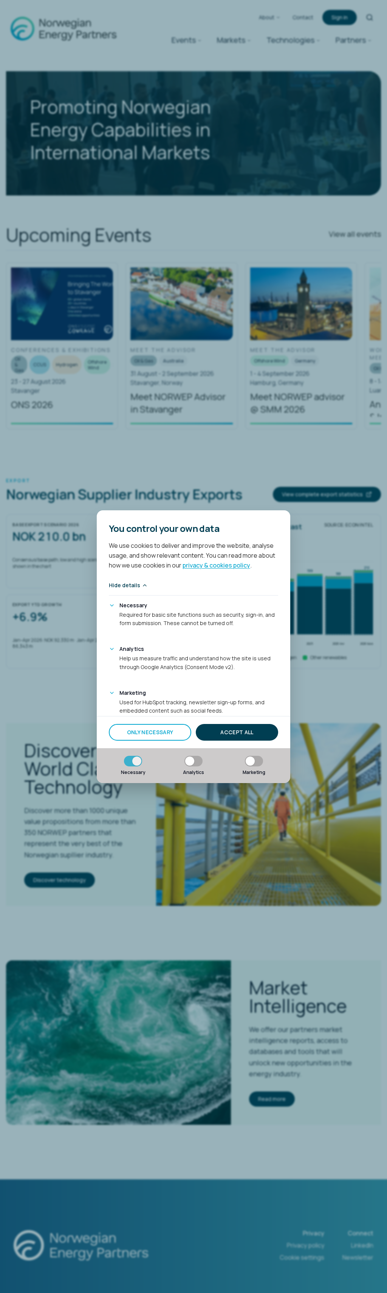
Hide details (124, 585)
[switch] (133, 761)
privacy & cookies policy (216, 565)
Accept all (237, 732)
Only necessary (150, 732)
